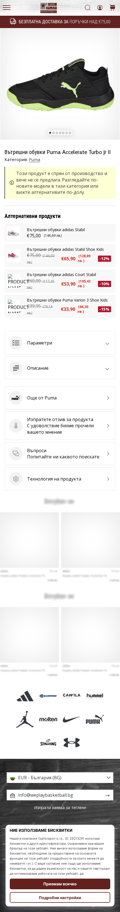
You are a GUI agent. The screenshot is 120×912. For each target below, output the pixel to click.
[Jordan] (25, 719)
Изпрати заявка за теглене (60, 807)
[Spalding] (48, 742)
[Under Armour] (71, 742)
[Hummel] (94, 695)
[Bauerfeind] (48, 695)
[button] (60, 343)
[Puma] (94, 719)
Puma (34, 159)
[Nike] (71, 719)
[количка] (112, 8)
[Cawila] (71, 695)
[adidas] (25, 695)
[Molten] (48, 719)
